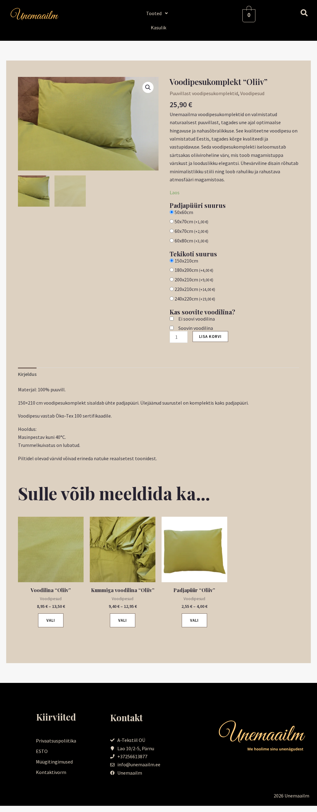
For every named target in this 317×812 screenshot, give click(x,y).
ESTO (42, 751)
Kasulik (158, 27)
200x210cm (194, 279)
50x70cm (191, 221)
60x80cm (191, 241)
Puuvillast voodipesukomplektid (204, 93)
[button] (158, 13)
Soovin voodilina (195, 328)
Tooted (154, 13)
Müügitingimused (54, 762)
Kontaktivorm (51, 772)
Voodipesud (252, 93)
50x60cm (184, 212)
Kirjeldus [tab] (27, 374)
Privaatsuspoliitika (56, 741)
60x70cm (191, 231)
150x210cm (186, 261)
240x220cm (195, 299)
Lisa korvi (210, 336)
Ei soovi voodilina (196, 319)
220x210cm (195, 289)
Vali (50, 620)
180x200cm (194, 270)
